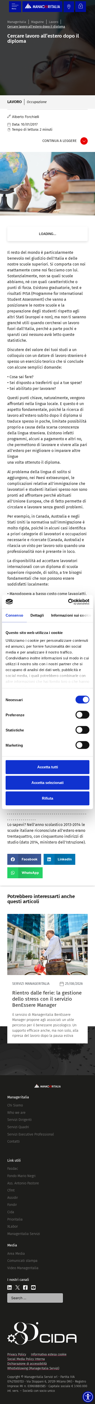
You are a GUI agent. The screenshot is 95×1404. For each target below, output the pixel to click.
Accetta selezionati (47, 783)
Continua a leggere (59, 141)
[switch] (82, 715)
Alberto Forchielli (25, 117)
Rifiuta (47, 798)
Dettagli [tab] (37, 615)
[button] (24, 859)
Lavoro (53, 22)
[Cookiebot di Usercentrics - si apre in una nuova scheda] (68, 602)
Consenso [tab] (14, 615)
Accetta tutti (47, 767)
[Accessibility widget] (88, 1397)
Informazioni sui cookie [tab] (71, 615)
